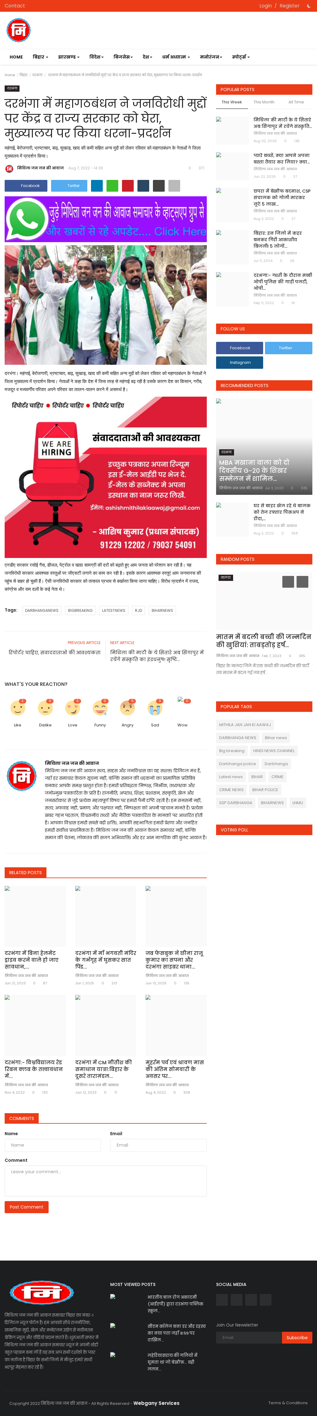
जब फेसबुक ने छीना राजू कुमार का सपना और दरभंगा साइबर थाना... (174, 960)
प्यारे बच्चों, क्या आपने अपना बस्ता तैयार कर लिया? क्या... (282, 158)
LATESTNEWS (113, 610)
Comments (21, 1118)
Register (290, 5)
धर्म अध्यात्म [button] (174, 57)
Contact (15, 5)
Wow (182, 725)
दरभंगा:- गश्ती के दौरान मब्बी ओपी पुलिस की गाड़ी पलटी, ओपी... (283, 281)
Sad (155, 725)
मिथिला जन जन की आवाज (40, 168)
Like (17, 725)
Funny (100, 725)
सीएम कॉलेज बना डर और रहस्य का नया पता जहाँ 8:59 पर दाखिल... (177, 1333)
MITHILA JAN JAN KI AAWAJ (245, 725)
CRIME (277, 777)
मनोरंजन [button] (209, 57)
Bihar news (276, 738)
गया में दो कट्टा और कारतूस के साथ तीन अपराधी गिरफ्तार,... (259, 641)
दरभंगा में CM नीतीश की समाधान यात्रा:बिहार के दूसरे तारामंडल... (103, 1069)
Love (72, 725)
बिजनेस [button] (122, 57)
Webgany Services (156, 1403)
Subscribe (297, 1338)
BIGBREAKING (80, 610)
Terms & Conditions (288, 1403)
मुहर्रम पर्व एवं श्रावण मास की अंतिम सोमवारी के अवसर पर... (174, 1069)
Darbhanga (276, 764)
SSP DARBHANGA (235, 803)
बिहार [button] (39, 57)
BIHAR (257, 777)
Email (116, 1134)
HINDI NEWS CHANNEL (274, 751)
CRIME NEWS (231, 790)
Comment (16, 1160)
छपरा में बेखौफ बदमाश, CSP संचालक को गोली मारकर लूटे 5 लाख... (282, 197)
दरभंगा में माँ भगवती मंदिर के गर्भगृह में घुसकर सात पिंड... (105, 960)
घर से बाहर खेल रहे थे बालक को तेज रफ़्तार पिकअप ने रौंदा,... (282, 512)
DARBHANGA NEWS (237, 738)
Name (11, 1134)
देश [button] (146, 57)
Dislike (45, 725)
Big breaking (232, 751)
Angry (127, 725)
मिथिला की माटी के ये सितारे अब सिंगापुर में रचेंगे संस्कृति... (283, 123)
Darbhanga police (237, 764)
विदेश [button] (95, 57)
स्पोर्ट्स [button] (239, 57)
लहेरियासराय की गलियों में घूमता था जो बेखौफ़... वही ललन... (173, 1362)
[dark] (309, 6)
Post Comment (26, 1207)
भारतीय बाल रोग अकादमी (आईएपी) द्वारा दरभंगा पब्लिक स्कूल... (175, 1304)
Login (265, 5)
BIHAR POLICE (265, 790)
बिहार (24, 74)
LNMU (298, 803)
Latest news (231, 777)
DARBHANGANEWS (42, 610)
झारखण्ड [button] (67, 57)
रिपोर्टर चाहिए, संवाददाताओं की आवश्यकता (55, 652)
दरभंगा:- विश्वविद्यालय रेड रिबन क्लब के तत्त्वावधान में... (34, 1069)
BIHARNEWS (162, 610)
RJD (138, 610)
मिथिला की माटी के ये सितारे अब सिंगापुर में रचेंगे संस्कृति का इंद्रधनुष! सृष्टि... (157, 656)
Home (16, 57)
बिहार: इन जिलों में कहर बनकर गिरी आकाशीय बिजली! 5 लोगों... (278, 239)
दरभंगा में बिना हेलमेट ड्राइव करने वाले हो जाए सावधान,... (32, 960)
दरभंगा (37, 74)
